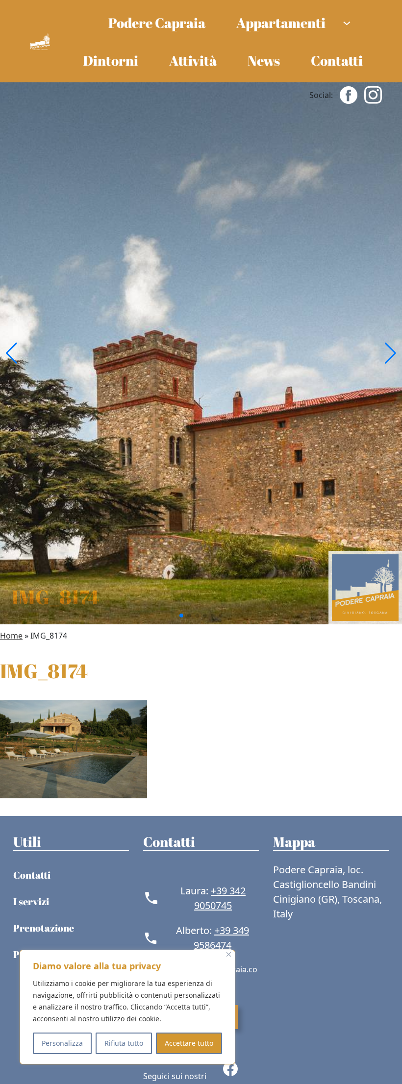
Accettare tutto (189, 1043)
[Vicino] (228, 954)
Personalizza (62, 1043)
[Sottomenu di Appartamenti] (347, 22)
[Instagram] (373, 94)
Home (11, 635)
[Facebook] (348, 94)
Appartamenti (281, 22)
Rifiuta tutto (123, 1043)
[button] (11, 353)
